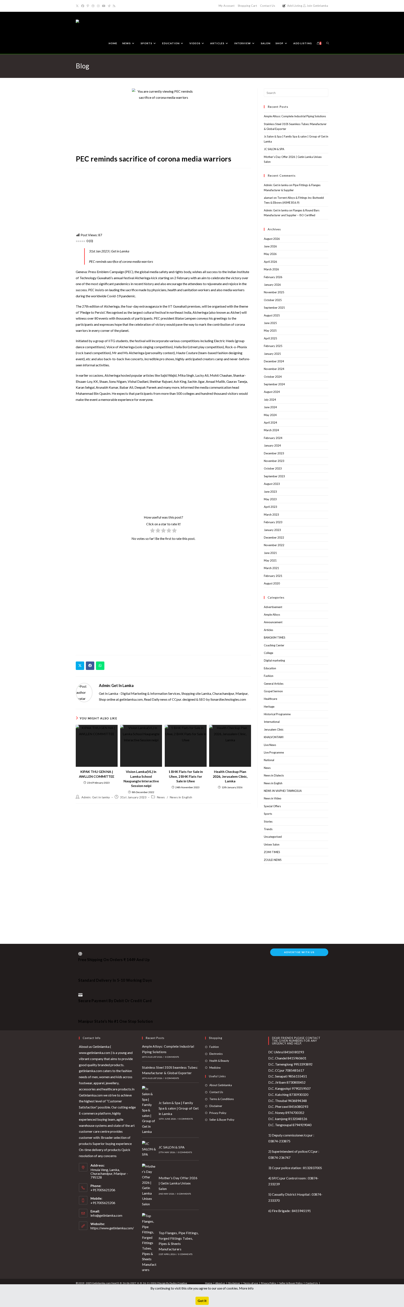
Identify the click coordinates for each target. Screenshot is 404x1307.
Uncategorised (273, 836)
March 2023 (271, 514)
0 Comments (172, 1057)
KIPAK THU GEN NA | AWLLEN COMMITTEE (96, 774)
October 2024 (273, 376)
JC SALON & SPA (274, 149)
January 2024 (272, 445)
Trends (268, 829)
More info (246, 1288)
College (268, 653)
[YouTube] (104, 6)
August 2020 (272, 583)
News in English (181, 797)
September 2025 (274, 307)
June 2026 (270, 246)
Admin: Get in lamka (116, 685)
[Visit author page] (84, 692)
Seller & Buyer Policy (221, 1119)
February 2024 (273, 438)
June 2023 (270, 491)
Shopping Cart (247, 5)
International (272, 721)
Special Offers (272, 806)
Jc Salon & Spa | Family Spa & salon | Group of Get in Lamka (179, 1108)
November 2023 (274, 461)
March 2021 (271, 568)
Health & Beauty (219, 1060)
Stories (268, 821)
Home (208, 1283)
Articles (268, 630)
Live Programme (274, 752)
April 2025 (270, 338)
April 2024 (270, 422)
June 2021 (270, 553)
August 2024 (272, 391)
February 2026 (273, 277)
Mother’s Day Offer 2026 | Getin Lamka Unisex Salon (178, 1183)
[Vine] (109, 6)
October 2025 (273, 300)
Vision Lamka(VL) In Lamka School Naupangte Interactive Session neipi (141, 779)
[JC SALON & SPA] (149, 1149)
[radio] (152, 531)
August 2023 (272, 483)
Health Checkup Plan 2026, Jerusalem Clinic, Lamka (230, 776)
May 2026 (270, 254)
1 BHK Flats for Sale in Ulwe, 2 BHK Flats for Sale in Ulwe (186, 776)
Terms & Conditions (221, 1099)
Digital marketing (274, 660)
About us (220, 1283)
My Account (227, 5)
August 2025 (272, 315)
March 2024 (271, 430)
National (269, 760)
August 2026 (272, 238)
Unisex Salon (271, 844)
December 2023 (274, 453)
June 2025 (270, 323)
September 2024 (274, 384)
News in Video (272, 798)
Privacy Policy (217, 1113)
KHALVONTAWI (273, 737)
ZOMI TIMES (272, 852)
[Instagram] (98, 6)
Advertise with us (299, 952)
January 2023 (272, 530)
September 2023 (274, 476)
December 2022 (274, 537)
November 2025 (274, 292)
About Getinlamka (220, 1085)
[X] (78, 6)
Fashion (268, 676)
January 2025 (272, 353)
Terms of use (250, 1283)
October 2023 (273, 468)
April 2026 (270, 261)
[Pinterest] (87, 6)
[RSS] (114, 6)
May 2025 (270, 330)
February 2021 (273, 575)
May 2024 (270, 415)
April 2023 (270, 506)
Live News (270, 745)
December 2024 (274, 361)
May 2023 (270, 499)
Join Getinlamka (317, 5)
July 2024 (270, 399)
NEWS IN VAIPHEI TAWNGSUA (283, 790)
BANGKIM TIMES (274, 637)
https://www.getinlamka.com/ (112, 1228)
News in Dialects (274, 775)
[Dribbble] (93, 6)
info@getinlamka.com (106, 1215)
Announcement (273, 622)
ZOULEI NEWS (273, 860)
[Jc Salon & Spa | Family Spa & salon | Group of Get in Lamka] (149, 1110)
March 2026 (271, 269)
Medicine (215, 1067)
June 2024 (270, 407)
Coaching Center (274, 645)
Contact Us (267, 5)
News (161, 797)
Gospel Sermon (273, 691)
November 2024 (274, 369)
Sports (268, 813)
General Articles (273, 683)
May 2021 (270, 560)
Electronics (216, 1053)
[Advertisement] (163, 200)
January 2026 (272, 284)
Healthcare (270, 698)
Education (270, 668)
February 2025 (273, 346)
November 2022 (274, 545)
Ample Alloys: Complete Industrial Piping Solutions (295, 116)
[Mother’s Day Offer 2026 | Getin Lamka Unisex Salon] (149, 1185)
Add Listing (294, 5)
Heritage (269, 706)
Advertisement (273, 607)
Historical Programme (277, 714)
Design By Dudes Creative (172, 1283)
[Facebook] (82, 6)
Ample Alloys (272, 614)
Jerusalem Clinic (273, 729)
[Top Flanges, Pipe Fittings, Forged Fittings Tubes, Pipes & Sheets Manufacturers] (149, 1242)
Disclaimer (215, 1106)
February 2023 (273, 522)
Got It (202, 1301)
